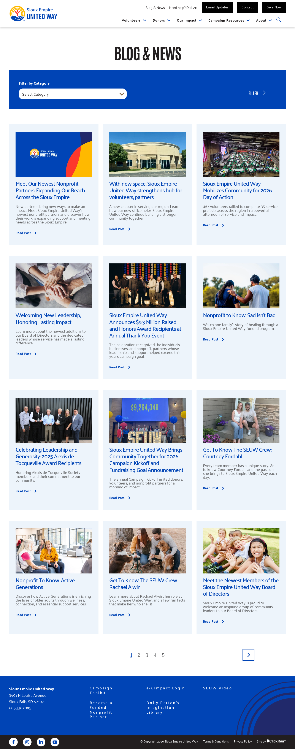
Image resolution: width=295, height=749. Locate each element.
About (261, 20)
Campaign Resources (226, 20)
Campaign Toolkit (101, 690)
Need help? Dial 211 (183, 7)
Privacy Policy (243, 741)
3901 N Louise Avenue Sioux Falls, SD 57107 (27, 698)
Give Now (274, 7)
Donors (159, 20)
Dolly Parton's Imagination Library (163, 707)
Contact (247, 7)
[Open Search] (279, 20)
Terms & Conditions (216, 741)
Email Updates (217, 7)
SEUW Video (217, 688)
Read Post (32, 232)
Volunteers (131, 20)
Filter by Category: (34, 83)
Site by (261, 741)
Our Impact (187, 20)
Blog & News (155, 7)
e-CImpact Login (165, 688)
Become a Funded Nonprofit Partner (101, 709)
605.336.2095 (20, 708)
